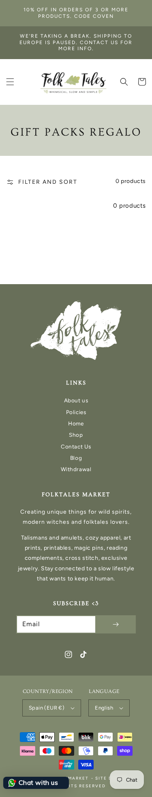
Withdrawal (76, 469)
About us (76, 400)
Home (75, 423)
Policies (76, 412)
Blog (76, 458)
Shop (76, 434)
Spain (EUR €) (46, 708)
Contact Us (76, 446)
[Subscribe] (115, 624)
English (104, 708)
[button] (10, 82)
